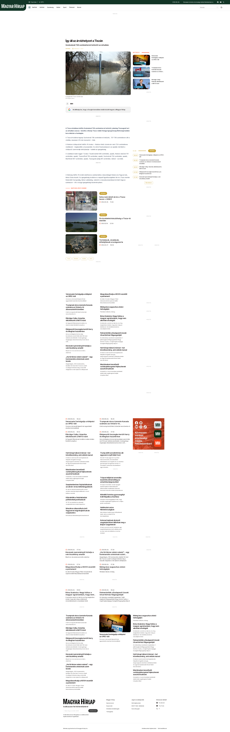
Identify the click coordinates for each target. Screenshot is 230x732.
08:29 (135, 160)
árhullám (76, 258)
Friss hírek (33, 2)
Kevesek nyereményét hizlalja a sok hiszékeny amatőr (149, 177)
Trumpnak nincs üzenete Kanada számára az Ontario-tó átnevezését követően (158, 71)
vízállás (84, 258)
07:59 (135, 172)
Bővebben (149, 182)
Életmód (71, 7)
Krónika (103, 193)
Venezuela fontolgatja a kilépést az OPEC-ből (158, 57)
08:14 (135, 167)
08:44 (135, 155)
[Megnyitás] (29, 7)
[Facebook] (217, 2)
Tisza (68, 258)
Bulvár (79, 7)
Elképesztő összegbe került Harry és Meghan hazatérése (150, 172)
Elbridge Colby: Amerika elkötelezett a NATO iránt (158, 81)
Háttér (58, 7)
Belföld (34, 7)
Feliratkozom (93, 710)
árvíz (91, 258)
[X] (223, 2)
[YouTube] (220, 2)
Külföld (42, 7)
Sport (64, 7)
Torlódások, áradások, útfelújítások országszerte (111, 241)
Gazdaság (50, 7)
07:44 (135, 177)
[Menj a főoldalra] (13, 6)
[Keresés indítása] (217, 7)
